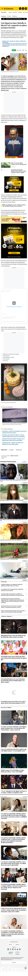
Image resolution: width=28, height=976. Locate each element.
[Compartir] (26, 50)
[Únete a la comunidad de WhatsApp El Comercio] (14, 50)
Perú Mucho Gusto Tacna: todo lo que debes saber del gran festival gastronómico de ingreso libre (14, 658)
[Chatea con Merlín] (20, 8)
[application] (14, 415)
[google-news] (20, 949)
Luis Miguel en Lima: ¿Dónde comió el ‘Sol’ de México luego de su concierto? (14, 205)
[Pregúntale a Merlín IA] (25, 968)
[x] (10, 949)
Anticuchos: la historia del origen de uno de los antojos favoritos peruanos (14, 431)
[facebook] (8, 949)
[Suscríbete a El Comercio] (22, 8)
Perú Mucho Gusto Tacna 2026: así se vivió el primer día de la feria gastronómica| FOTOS (13, 702)
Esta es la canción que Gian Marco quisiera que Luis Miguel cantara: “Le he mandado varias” (14, 749)
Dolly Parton (15, 12)
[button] (14, 415)
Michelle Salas (19, 449)
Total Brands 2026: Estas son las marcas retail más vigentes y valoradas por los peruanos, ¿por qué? (11, 606)
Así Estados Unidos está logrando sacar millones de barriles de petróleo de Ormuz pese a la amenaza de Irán (12, 594)
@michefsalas (12, 196)
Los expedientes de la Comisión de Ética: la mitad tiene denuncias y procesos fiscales (12, 590)
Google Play (17, 944)
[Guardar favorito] (23, 50)
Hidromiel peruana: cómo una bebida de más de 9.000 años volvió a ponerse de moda (13, 636)
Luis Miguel (11, 449)
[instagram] (13, 949)
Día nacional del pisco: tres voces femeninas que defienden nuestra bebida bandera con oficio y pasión (13, 680)
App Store (10, 944)
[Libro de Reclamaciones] (17, 953)
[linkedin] (17, 949)
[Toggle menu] (2, 8)
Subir (13, 962)
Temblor (10, 12)
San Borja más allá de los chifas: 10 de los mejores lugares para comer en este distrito (13, 435)
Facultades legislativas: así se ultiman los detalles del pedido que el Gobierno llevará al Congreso (11, 585)
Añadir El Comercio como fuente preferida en (14, 18)
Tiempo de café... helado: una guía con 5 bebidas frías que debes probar (12, 443)
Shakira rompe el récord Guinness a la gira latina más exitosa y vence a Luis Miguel (12, 770)
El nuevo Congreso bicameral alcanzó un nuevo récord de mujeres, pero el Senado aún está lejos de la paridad (13, 611)
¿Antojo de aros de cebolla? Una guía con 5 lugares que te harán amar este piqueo (13, 439)
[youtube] (15, 949)
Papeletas (20, 12)
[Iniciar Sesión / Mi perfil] (26, 8)
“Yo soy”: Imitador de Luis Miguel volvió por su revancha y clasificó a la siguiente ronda (14, 791)
